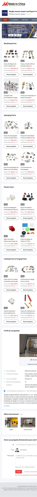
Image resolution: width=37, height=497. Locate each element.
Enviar (18, 472)
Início (5, 20)
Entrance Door (28, 429)
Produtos (15, 20)
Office (11, 429)
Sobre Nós (25, 20)
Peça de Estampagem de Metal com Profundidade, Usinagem (11, 169)
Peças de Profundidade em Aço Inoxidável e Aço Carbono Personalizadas (28, 138)
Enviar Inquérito (11, 74)
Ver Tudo (6, 406)
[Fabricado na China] (14, 4)
